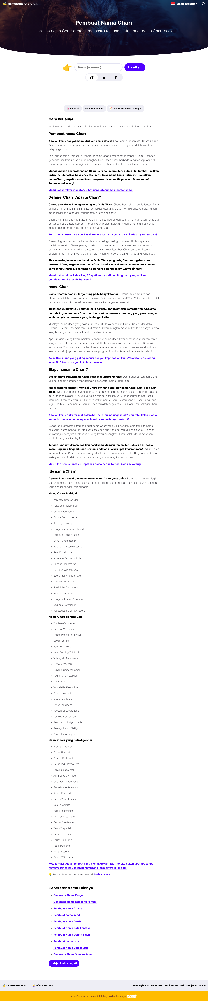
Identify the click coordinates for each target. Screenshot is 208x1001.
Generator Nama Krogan (68, 895)
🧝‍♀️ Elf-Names (42, 985)
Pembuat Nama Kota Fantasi (71, 928)
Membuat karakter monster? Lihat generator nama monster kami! (91, 189)
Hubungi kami (141, 985)
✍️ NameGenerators (16, 985)
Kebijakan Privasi (174, 985)
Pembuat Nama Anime (67, 908)
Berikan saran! (103, 874)
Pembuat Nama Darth (67, 921)
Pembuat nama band (66, 915)
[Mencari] (203, 4)
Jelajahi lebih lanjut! (64, 963)
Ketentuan (156, 985)
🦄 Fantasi (72, 108)
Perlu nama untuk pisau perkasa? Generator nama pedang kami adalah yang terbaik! (103, 234)
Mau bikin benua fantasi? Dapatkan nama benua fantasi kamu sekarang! (95, 464)
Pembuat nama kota (66, 941)
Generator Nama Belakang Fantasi (75, 901)
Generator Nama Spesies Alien (73, 954)
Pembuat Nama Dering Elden (71, 934)
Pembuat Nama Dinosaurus (70, 947)
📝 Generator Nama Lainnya (125, 108)
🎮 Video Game (94, 108)
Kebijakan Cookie (196, 985)
